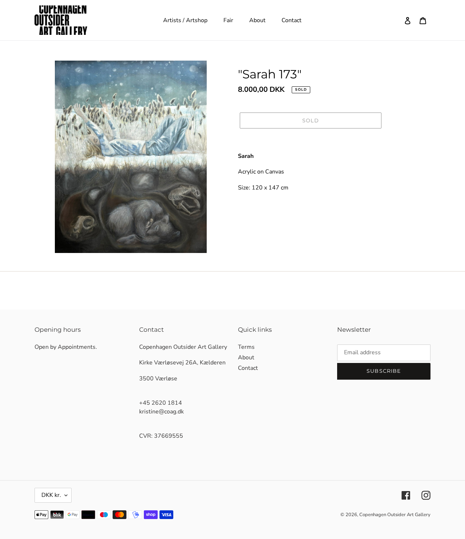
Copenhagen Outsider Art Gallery (394, 514)
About (246, 358)
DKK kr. (51, 495)
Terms (246, 347)
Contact (248, 368)
